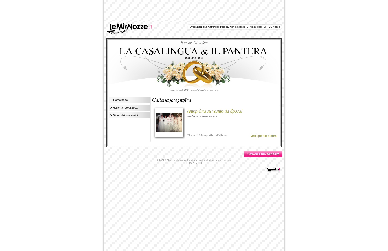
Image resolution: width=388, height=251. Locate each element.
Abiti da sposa (237, 26)
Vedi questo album (263, 136)
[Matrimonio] (132, 34)
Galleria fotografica (125, 107)
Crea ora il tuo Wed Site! (263, 154)
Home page (120, 100)
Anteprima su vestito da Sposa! (214, 110)
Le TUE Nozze (272, 26)
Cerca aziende (254, 26)
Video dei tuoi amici (125, 115)
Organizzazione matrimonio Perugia (209, 26)
